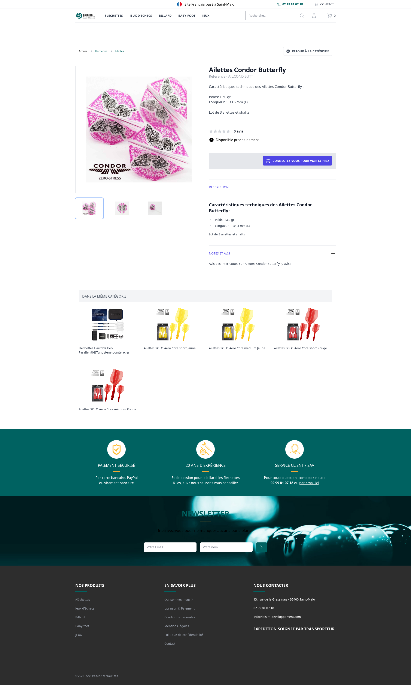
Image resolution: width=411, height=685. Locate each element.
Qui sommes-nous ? (178, 600)
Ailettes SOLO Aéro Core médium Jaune (237, 348)
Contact (169, 643)
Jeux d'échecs (141, 16)
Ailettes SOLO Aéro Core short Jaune (170, 348)
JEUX (205, 16)
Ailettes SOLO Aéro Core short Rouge (300, 348)
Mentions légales (176, 626)
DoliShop (112, 676)
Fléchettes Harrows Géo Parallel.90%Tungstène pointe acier (104, 350)
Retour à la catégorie (310, 51)
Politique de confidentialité (183, 635)
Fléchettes (114, 16)
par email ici (309, 482)
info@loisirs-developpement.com (277, 617)
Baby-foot (186, 16)
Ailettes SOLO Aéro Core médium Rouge (107, 409)
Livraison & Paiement (179, 608)
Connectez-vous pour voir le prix (301, 161)
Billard (165, 16)
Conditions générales (179, 617)
